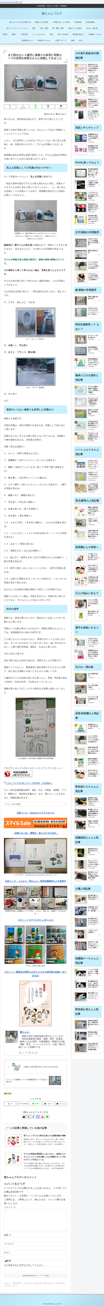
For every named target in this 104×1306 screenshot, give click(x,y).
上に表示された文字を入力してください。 (25, 1265)
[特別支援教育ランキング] (18, 776)
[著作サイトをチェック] (20, 1052)
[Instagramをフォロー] (29, 1052)
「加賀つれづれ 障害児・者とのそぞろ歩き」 (35, 833)
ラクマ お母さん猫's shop (35, 965)
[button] (48, 106)
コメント (10, 1207)
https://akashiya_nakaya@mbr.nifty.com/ (38, 875)
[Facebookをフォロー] (26, 1052)
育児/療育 (8, 1093)
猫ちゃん (24, 1032)
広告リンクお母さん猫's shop (35, 920)
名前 (7, 1235)
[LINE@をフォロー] (36, 1052)
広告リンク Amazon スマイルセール (35, 813)
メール (8, 1244)
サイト (7, 1252)
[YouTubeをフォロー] (33, 1052)
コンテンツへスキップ (11, 2)
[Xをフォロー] (23, 1052)
